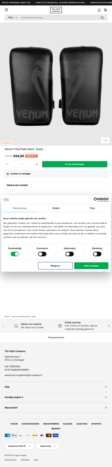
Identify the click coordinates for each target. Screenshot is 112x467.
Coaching (81, 424)
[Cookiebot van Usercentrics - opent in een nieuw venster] (96, 200)
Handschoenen (30, 424)
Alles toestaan (91, 265)
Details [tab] (56, 208)
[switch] (42, 254)
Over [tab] (92, 208)
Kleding (67, 424)
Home (7, 317)
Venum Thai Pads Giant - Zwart (24, 317)
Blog (36, 460)
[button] (105, 10)
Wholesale (25, 460)
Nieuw (14, 424)
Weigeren (55, 265)
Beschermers (51, 424)
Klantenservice (10, 460)
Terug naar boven (56, 337)
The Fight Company (19, 455)
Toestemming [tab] (19, 208)
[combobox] (56, 18)
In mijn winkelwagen (74, 164)
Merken (56, 429)
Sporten (96, 424)
